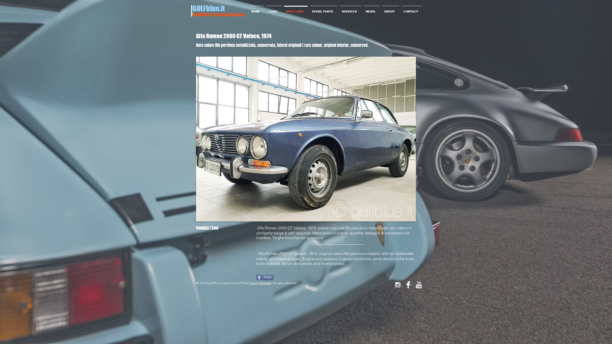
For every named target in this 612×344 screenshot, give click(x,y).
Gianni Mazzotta (260, 283)
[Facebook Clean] (408, 284)
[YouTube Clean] (418, 284)
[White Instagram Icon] (397, 284)
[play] (404, 217)
